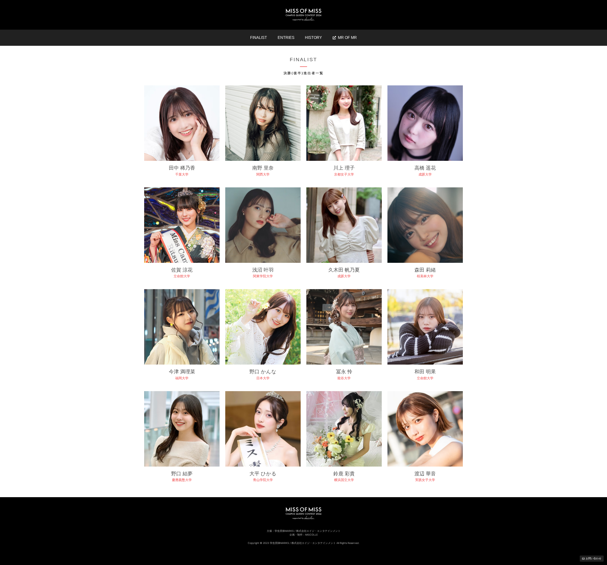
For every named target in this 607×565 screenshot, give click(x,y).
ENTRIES (286, 38)
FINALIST (258, 38)
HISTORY (313, 38)
